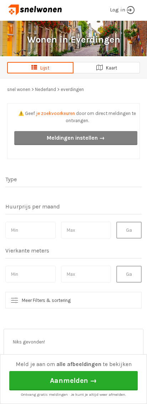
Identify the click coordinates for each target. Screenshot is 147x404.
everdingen (72, 89)
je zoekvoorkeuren (55, 113)
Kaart (110, 68)
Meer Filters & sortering (46, 300)
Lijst (43, 68)
